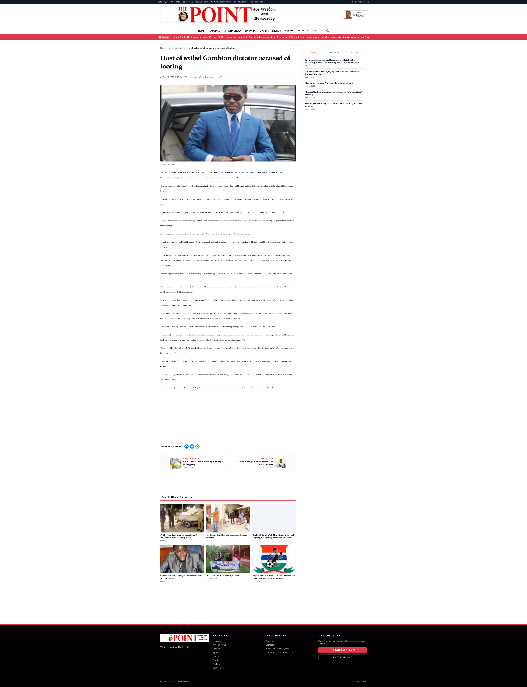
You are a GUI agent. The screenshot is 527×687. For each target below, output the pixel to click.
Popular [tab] (334, 53)
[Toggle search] (327, 31)
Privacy (356, 681)
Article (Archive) (176, 48)
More (315, 30)
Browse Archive (342, 657)
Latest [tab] (313, 53)
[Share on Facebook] (186, 446)
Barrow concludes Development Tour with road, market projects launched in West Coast (267, 37)
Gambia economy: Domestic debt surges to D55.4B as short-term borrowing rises (351, 37)
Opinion (289, 31)
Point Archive (363, 2)
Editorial (251, 31)
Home (201, 31)
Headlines (214, 31)
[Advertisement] (228, 416)
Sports (264, 31)
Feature (216, 664)
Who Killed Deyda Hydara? (225, 2)
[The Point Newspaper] (352, 2)
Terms (364, 681)
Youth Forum (218, 668)
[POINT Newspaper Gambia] (348, 2)
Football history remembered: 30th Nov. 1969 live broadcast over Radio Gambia (183, 37)
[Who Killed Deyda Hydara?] (355, 14)
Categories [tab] (356, 53)
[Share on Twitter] (192, 446)
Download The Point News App (250, 2)
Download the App (344, 650)
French (276, 31)
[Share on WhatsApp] (197, 446)
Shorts (303, 30)
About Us (198, 2)
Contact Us (208, 2)
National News (233, 31)
